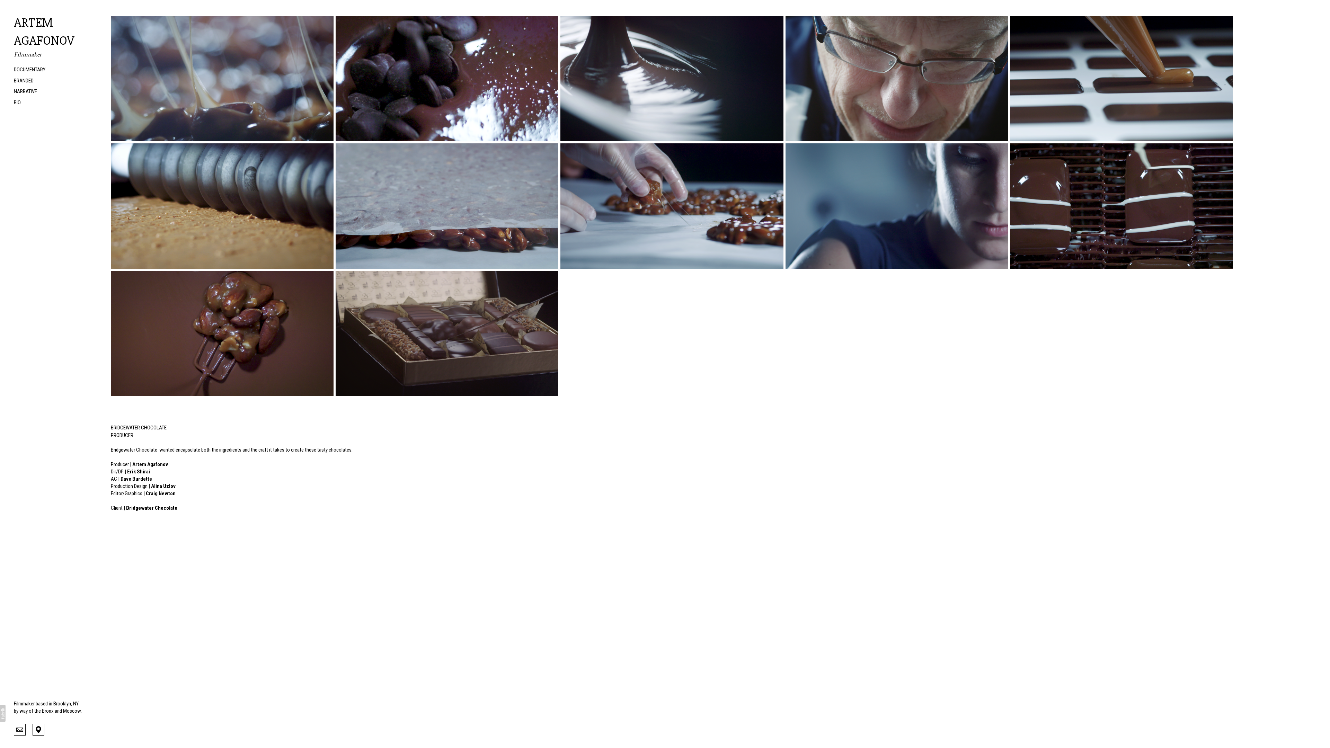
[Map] (38, 729)
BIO (17, 102)
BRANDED (24, 81)
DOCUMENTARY (29, 69)
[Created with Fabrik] (3, 713)
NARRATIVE (25, 91)
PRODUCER (122, 435)
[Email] (20, 729)
